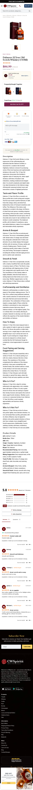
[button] (27, 544)
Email (11, 139)
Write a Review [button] (17, 510)
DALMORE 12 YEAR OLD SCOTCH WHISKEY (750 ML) (14, 541)
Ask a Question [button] (17, 514)
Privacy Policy (5, 728)
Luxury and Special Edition (8, 712)
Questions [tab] (15, 519)
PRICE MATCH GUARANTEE (16, 1)
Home (4, 15)
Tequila (3, 697)
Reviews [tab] (5, 519)
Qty (5, 131)
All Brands (9, 15)
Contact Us (4, 745)
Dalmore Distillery (19, 163)
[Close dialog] (31, 768)
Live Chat (7, 139)
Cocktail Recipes (5, 752)
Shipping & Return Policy (7, 725)
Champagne (4, 708)
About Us (3, 743)
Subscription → (25, 75)
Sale (2, 717)
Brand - (6, 54)
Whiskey (3, 699)
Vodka (3, 701)
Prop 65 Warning (5, 732)
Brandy (3, 706)
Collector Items (5, 715)
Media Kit (3, 737)
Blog (2, 750)
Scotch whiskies (15, 395)
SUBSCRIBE (27, 646)
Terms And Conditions (7, 730)
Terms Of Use (5, 747)
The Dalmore (11, 447)
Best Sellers (4, 723)
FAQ (2, 734)
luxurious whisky (19, 401)
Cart (29, 5)
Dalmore (14, 15)
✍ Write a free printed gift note (13, 121)
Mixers (3, 710)
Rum (2, 703)
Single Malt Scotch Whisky (14, 445)
